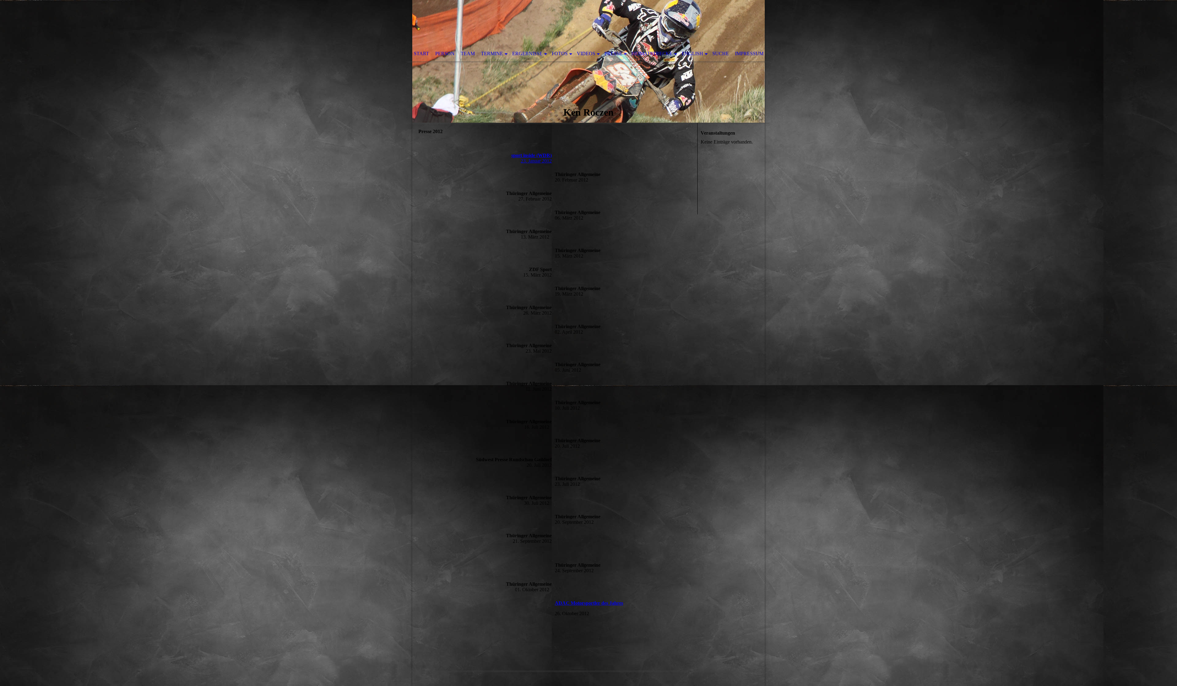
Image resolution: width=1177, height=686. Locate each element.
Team (468, 53)
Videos (586, 53)
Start (421, 53)
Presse (613, 53)
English (692, 53)
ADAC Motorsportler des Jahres (589, 603)
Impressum (749, 53)
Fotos (560, 53)
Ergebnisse (527, 53)
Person (445, 53)
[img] (588, 61)
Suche (720, 53)
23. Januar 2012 (531, 158)
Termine (492, 53)
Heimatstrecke (651, 53)
